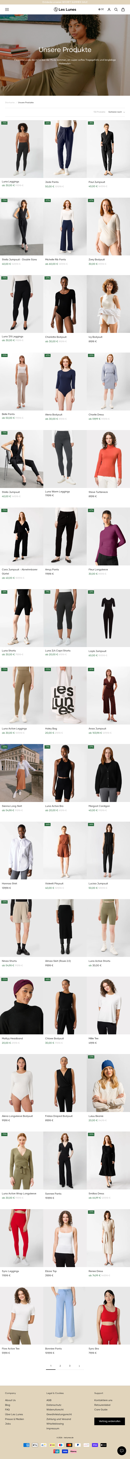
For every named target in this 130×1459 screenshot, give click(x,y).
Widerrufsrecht (55, 1410)
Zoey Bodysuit (97, 259)
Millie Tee (93, 1038)
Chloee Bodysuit (54, 1038)
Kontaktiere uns (103, 1400)
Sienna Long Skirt (12, 806)
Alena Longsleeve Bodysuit (17, 1116)
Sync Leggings (10, 1271)
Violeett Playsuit (54, 883)
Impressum (52, 1428)
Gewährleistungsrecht (59, 1414)
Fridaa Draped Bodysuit (59, 1116)
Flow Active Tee (11, 1349)
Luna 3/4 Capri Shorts (58, 651)
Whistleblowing (55, 1424)
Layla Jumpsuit (97, 651)
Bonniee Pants (53, 1349)
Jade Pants (52, 182)
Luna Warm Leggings (57, 492)
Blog (7, 1405)
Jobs (8, 1424)
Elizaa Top (51, 1271)
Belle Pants (8, 414)
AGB (48, 1400)
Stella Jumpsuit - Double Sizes (19, 259)
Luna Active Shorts (99, 961)
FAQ (7, 1410)
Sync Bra (94, 1349)
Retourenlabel (102, 1405)
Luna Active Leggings (14, 729)
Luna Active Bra (54, 806)
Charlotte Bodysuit (56, 337)
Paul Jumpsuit (97, 182)
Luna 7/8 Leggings (12, 336)
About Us (10, 1400)
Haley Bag (51, 729)
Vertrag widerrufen (109, 1421)
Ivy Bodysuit (95, 337)
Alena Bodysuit (53, 415)
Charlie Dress (96, 415)
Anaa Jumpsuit (97, 729)
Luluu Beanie (96, 1116)
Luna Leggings (10, 181)
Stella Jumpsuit (11, 492)
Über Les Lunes (14, 1414)
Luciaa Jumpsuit (98, 883)
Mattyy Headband (12, 1038)
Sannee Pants (53, 1194)
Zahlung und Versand (58, 1419)
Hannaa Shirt (9, 883)
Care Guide (100, 1410)
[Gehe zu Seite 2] (79, 1366)
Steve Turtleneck (98, 492)
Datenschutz (53, 1405)
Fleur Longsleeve (98, 569)
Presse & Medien (14, 1419)
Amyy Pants (52, 569)
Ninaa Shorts (9, 961)
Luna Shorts (9, 651)
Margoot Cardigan (99, 806)
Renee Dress (96, 1271)
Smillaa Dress (96, 1193)
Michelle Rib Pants (55, 259)
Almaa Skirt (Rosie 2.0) (58, 961)
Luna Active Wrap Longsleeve (19, 1193)
